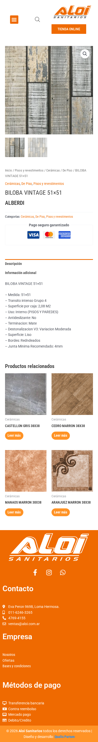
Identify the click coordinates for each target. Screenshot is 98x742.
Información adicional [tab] (20, 273)
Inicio (8, 170)
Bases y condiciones (17, 666)
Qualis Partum (65, 737)
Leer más (14, 435)
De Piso (67, 170)
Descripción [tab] (13, 264)
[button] (14, 19)
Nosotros (9, 655)
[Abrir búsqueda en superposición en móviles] (37, 19)
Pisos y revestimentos (29, 170)
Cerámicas (53, 170)
